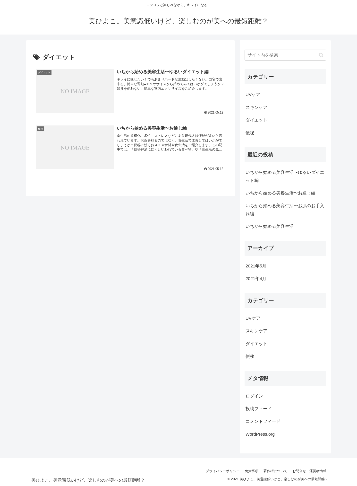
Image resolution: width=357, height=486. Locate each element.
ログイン (254, 396)
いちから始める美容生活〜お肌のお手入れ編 (285, 209)
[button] (321, 55)
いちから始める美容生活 (270, 226)
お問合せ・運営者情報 (309, 471)
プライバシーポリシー (223, 471)
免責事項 (251, 471)
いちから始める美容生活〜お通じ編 (280, 193)
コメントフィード (263, 421)
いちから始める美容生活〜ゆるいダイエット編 (285, 176)
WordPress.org (260, 434)
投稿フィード (259, 408)
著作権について (275, 471)
